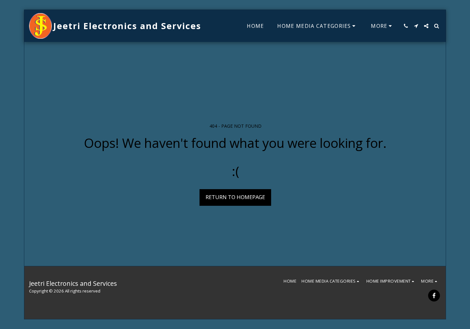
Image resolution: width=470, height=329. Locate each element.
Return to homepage (235, 197)
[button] (406, 25)
